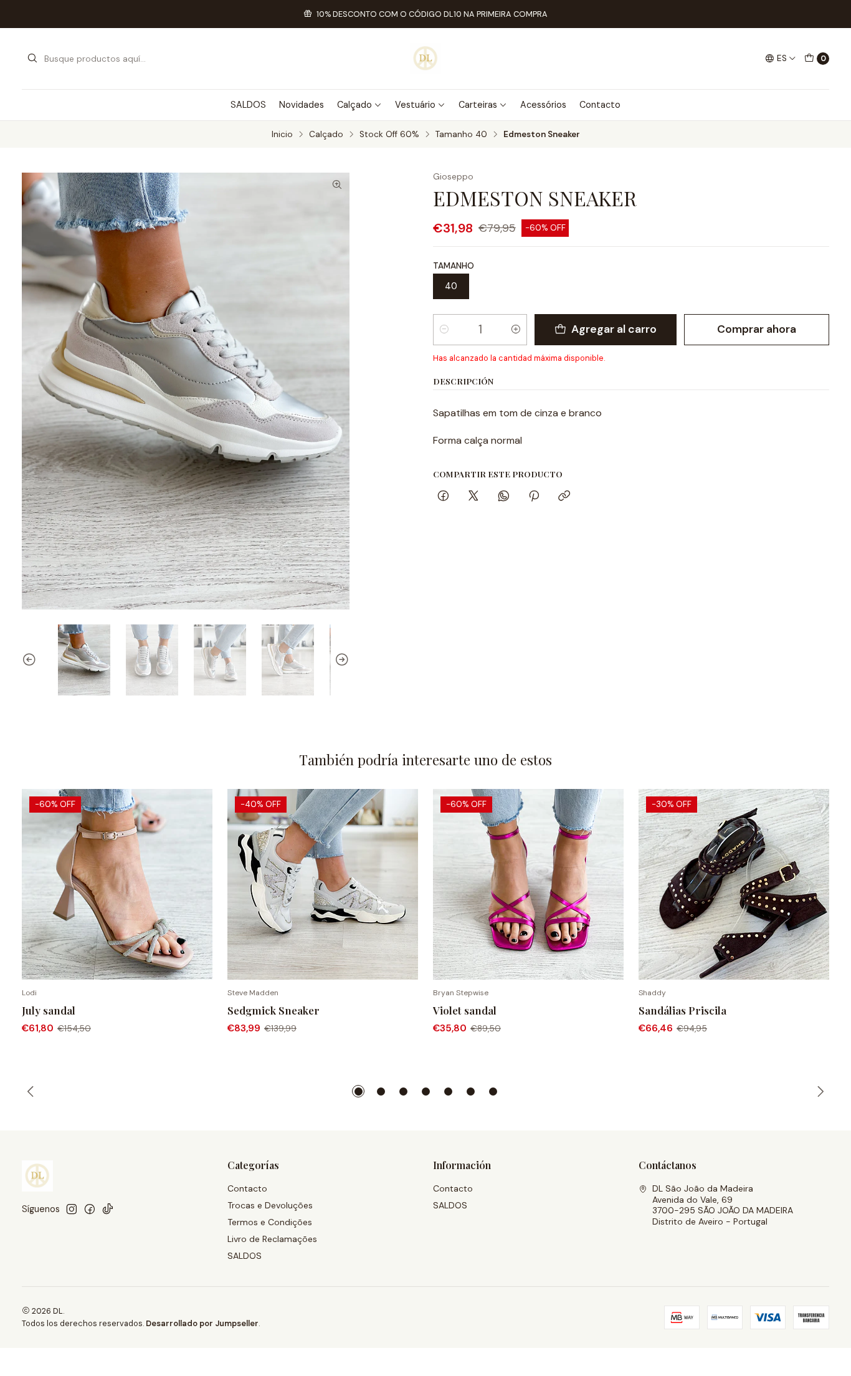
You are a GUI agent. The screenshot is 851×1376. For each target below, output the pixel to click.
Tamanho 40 (461, 134)
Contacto (599, 104)
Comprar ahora (756, 329)
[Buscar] (32, 58)
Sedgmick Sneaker (273, 1010)
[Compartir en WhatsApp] (503, 497)
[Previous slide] (31, 659)
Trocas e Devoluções (270, 1205)
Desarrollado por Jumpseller (202, 1323)
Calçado (354, 104)
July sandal (48, 1010)
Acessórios (543, 104)
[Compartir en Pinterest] (533, 497)
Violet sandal (465, 1010)
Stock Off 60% (389, 134)
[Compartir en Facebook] (443, 497)
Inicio (282, 134)
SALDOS (248, 104)
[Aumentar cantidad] (515, 330)
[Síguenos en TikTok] (108, 1209)
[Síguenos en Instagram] (71, 1209)
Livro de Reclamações (272, 1239)
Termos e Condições (269, 1222)
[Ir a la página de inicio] (425, 58)
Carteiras (478, 104)
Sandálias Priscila (682, 1010)
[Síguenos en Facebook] (89, 1209)
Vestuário (415, 104)
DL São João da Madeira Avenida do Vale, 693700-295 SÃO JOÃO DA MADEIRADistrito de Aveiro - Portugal (722, 1205)
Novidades (301, 104)
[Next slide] (340, 659)
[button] (358, 1091)
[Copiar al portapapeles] (564, 497)
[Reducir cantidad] (444, 330)
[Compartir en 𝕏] (473, 497)
